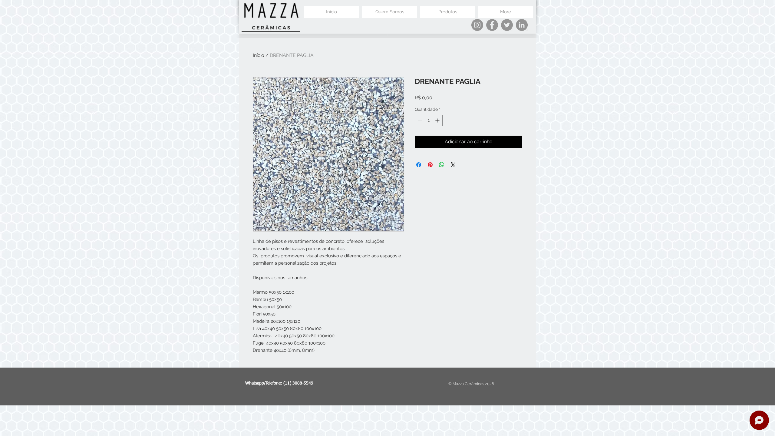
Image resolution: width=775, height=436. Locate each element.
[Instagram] (477, 25)
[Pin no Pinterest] (430, 164)
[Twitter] (507, 25)
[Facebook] (492, 25)
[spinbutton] (428, 120)
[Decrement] (419, 120)
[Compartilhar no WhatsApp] (441, 164)
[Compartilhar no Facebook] (418, 164)
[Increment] (438, 120)
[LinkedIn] (522, 25)
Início (258, 55)
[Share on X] (453, 164)
